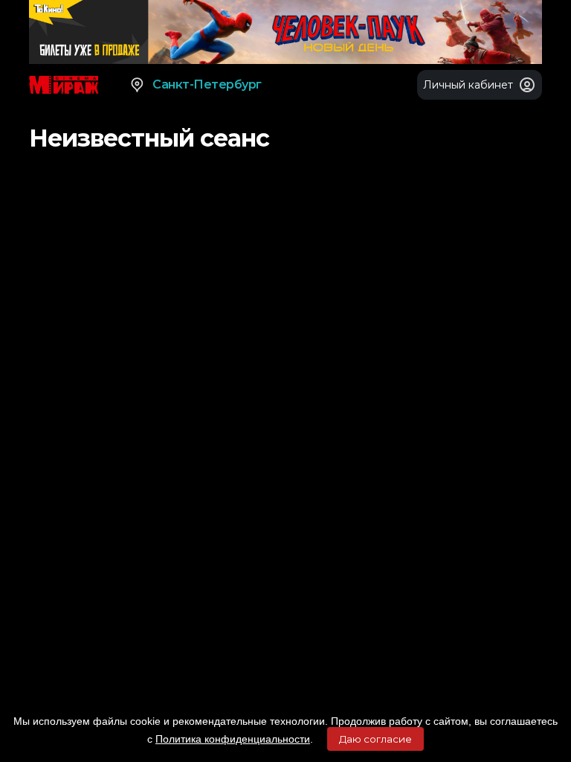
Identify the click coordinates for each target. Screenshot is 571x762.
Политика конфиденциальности (232, 739)
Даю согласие (375, 739)
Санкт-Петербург (207, 84)
